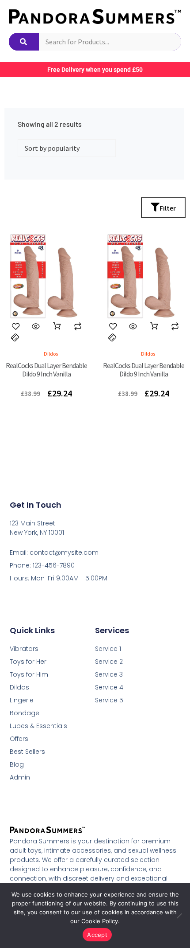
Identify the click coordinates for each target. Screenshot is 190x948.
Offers (19, 738)
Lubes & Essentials (38, 725)
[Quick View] (35, 326)
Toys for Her (28, 661)
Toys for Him (29, 674)
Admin (20, 777)
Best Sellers (27, 751)
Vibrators (24, 648)
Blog (17, 764)
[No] (179, 915)
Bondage (24, 713)
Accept (97, 934)
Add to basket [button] (57, 326)
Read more (154, 326)
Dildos (19, 687)
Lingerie (22, 700)
